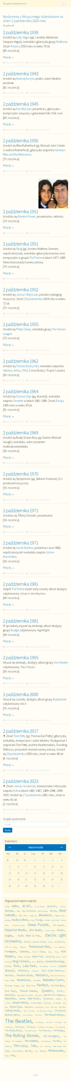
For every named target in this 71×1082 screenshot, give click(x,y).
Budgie (15, 630)
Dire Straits (35, 930)
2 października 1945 (20, 104)
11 (62, 866)
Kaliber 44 (50, 956)
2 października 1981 (20, 584)
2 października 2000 (20, 694)
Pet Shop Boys (57, 985)
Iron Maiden (61, 662)
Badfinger (9, 910)
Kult (15, 791)
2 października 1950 (20, 140)
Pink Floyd (10, 990)
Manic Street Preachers (52, 970)
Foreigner (10, 951)
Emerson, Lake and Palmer (35, 942)
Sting (19, 249)
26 (10, 886)
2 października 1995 (20, 657)
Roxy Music (33, 998)
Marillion (9, 975)
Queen (47, 990)
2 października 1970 (20, 474)
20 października (33, 299)
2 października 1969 (20, 432)
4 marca (15, 46)
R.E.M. (60, 990)
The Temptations (17, 1041)
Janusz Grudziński (25, 786)
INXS (56, 952)
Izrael (19, 956)
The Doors (31, 1027)
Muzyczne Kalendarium (14, 3)
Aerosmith (51, 906)
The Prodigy (58, 1030)
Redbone (61, 42)
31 (52, 886)
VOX (36, 1051)
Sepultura (58, 999)
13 (18, 873)
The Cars (49, 1022)
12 (10, 873)
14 (26, 873)
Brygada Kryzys (59, 916)
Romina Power (27, 216)
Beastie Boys (42, 911)
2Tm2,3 (26, 370)
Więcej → (8, 57)
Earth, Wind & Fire (28, 935)
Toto (34, 1046)
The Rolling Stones (22, 1035)
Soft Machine (56, 1003)
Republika (10, 998)
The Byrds (39, 1022)
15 (35, 873)
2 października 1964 (20, 391)
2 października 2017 (20, 731)
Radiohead (59, 699)
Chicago (38, 920)
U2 (41, 1046)
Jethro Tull (37, 956)
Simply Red (36, 1003)
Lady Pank (29, 966)
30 (44, 886)
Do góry (35, 1074)
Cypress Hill (54, 920)
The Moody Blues (13, 1030)
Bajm (18, 911)
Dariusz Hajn (23, 396)
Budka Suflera (20, 920)
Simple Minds (20, 1002)
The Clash (57, 1022)
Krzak (7, 966)
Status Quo (15, 1006)
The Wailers (30, 1041)
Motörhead (23, 980)
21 (26, 879)
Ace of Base (39, 906)
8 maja (60, 401)
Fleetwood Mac (39, 946)
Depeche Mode (15, 930)
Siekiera (7, 370)
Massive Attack (25, 975)
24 (52, 879)
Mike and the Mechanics (17, 154)
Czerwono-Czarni (18, 925)
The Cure (19, 1026)
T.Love (47, 1007)
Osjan (22, 986)
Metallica (42, 975)
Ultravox (47, 1046)
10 (52, 866)
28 (26, 886)
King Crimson (21, 961)
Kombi (40, 961)
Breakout (45, 915)
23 (44, 879)
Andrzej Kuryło (25, 78)
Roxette (22, 998)
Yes (12, 1055)
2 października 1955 (20, 324)
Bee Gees (53, 911)
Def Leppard (58, 925)
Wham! (43, 1051)
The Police (35, 258)
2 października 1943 (20, 73)
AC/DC (26, 906)
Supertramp (38, 1007)
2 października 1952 (20, 289)
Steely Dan (28, 1007)
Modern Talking (9, 980)
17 (52, 873)
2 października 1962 (20, 361)
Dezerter (18, 401)
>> (61, 847)
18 (62, 873)
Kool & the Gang (55, 961)
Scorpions (47, 998)
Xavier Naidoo (24, 548)
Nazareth (36, 980)
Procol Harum (28, 991)
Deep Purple (38, 924)
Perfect (42, 985)
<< (9, 847)
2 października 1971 (20, 510)
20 (18, 879)
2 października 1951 (20, 211)
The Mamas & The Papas (44, 1027)
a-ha (6, 906)
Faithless (22, 947)
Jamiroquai (27, 957)
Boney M (33, 915)
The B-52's (38, 1015)
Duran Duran (49, 930)
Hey (49, 952)
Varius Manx (17, 1051)
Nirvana (8, 985)
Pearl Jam (30, 985)
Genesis (59, 150)
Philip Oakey (23, 329)
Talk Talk (61, 1007)
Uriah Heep (56, 1046)
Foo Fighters (59, 947)
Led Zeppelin (43, 966)
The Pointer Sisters (30, 1031)
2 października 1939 (20, 32)
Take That (53, 1007)
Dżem (60, 930)
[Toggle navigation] (63, 3)
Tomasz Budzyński (27, 366)
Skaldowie (46, 1003)
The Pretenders (44, 1030)
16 (44, 873)
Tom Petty (19, 736)
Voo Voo (28, 1051)
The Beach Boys (53, 1014)
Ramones (38, 995)
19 (10, 879)
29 (35, 886)
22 (35, 879)
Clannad (47, 920)
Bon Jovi (23, 915)
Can (32, 920)
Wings (6, 1056)
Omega (16, 986)
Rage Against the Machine (25, 995)
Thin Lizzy (20, 1046)
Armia (17, 370)
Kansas (58, 957)
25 (62, 879)
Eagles (8, 935)
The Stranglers (51, 1036)
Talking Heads (12, 1010)
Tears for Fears (28, 1011)
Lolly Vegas (23, 37)
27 (18, 886)
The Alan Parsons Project (44, 1011)
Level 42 (53, 966)
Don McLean (23, 109)
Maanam (23, 970)
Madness (35, 971)
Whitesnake (56, 1051)
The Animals (27, 1015)
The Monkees (59, 1027)
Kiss (33, 962)
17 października (32, 795)
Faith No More (10, 947)
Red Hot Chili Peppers (54, 995)
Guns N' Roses (39, 951)
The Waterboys (45, 1041)
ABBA (15, 906)
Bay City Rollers (28, 911)
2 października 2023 (20, 781)
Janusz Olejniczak (27, 294)
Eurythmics (59, 942)
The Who (56, 1041)
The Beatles (18, 1021)
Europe (50, 942)
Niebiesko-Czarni (53, 980)
